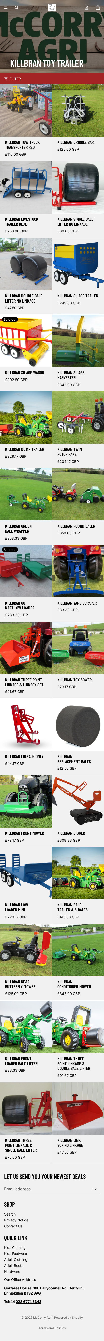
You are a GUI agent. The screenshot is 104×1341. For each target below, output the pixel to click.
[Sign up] (94, 1189)
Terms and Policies (52, 1328)
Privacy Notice (16, 1220)
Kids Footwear (15, 1253)
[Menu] (6, 7)
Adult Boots (13, 1265)
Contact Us (13, 1226)
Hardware (12, 1271)
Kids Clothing (15, 1247)
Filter (15, 79)
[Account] (86, 7)
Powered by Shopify (68, 1317)
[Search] (16, 7)
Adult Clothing (16, 1259)
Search (10, 1214)
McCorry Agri (43, 1317)
